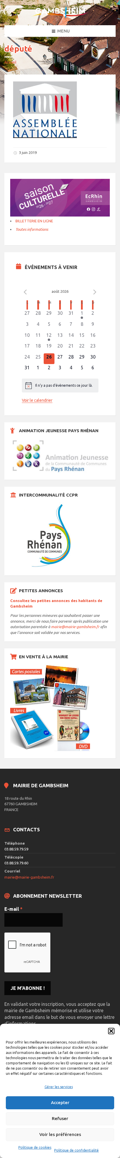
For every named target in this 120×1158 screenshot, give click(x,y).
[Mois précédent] (25, 292)
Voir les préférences (60, 1134)
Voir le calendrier (37, 400)
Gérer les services (59, 1087)
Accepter (60, 1102)
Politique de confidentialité (76, 1150)
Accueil (10, 62)
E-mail (13, 909)
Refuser (60, 1118)
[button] (111, 1031)
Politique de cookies (34, 1147)
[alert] (60, 385)
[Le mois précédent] (94, 292)
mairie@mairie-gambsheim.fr (75, 627)
